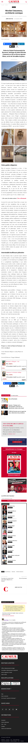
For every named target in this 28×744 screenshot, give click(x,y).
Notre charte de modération (8, 615)
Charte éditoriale (5, 722)
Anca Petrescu (7, 571)
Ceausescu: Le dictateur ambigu (13, 372)
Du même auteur (14, 395)
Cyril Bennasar (11, 516)
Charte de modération (6, 728)
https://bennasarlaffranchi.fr (12, 518)
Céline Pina (10, 530)
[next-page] (4, 418)
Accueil (2, 5)
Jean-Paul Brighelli (12, 520)
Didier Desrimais (12, 535)
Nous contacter (4, 696)
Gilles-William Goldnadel (13, 555)
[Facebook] (2, 709)
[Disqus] (14, 634)
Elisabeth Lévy (11, 506)
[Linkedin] (9, 709)
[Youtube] (16, 709)
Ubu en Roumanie (21, 198)
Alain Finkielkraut (12, 511)
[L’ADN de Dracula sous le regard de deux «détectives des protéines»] (4, 413)
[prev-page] (2, 418)
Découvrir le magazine (14, 474)
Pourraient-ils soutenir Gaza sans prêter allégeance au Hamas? (7, 580)
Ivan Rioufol (11, 550)
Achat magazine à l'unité (6, 672)
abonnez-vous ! (12, 434)
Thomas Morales (12, 560)
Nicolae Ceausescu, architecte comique (14, 11)
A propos (3, 720)
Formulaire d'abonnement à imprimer (9, 670)
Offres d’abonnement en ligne (8, 668)
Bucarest (13, 571)
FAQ (2, 694)
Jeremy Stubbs (11, 545)
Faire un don (4, 674)
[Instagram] (6, 709)
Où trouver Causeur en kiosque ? (8, 698)
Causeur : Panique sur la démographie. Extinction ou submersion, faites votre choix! (16, 406)
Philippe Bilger (11, 525)
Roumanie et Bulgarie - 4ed (12, 361)
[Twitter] (13, 709)
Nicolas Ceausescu (19, 571)
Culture (6, 5)
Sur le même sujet (6, 395)
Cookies (3, 726)
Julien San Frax (9, 18)
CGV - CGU (3, 724)
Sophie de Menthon (12, 540)
